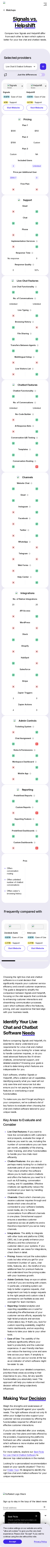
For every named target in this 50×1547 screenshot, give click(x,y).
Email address (10, 1507)
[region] (25, 940)
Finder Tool (13, 1470)
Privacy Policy (40, 1541)
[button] (13, 97)
